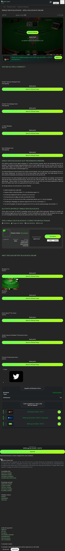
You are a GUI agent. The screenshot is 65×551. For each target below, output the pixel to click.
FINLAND (4, 500)
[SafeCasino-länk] (10, 418)
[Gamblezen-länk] (10, 424)
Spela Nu (32, 452)
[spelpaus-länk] (2, 524)
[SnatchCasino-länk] (6, 444)
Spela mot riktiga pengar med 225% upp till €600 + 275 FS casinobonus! (32, 58)
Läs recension (24, 233)
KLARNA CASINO (6, 491)
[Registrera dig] (62, 2)
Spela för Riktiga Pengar (32, 89)
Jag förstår (15, 549)
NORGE (3, 496)
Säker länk (58, 60)
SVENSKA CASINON (7, 476)
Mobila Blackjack (57, 392)
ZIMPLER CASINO (6, 484)
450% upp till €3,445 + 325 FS (32, 448)
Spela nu (58, 57)
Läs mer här (6, 549)
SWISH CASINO (6, 486)
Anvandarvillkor (5, 536)
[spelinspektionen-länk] (2, 520)
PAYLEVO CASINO (6, 489)
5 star (14, 15)
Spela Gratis (32, 37)
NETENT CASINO (6, 473)
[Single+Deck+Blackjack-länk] (16, 382)
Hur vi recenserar (6, 540)
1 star (8, 15)
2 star (9, 15)
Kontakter (4, 533)
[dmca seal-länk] (2, 513)
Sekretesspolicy (5, 538)
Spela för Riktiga (32, 32)
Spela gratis (32, 86)
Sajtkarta (3, 530)
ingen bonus (36, 239)
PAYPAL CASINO (6, 487)
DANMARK (4, 498)
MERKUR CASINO (6, 475)
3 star (11, 15)
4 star (12, 15)
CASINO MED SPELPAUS (8, 478)
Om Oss (3, 531)
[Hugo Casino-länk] (6, 58)
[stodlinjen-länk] (2, 516)
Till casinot (53, 236)
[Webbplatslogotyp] (25, 2)
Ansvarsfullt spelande (7, 535)
